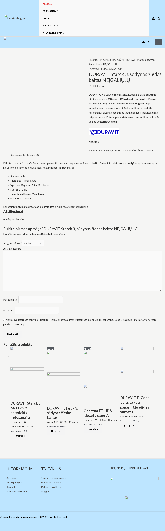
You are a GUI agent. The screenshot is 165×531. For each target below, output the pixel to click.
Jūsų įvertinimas (12, 243)
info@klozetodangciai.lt (75, 206)
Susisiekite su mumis (17, 491)
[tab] (16, 155)
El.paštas (9, 310)
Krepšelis (11, 486)
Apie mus (11, 477)
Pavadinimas (10, 299)
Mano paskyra (14, 482)
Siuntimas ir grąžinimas (53, 477)
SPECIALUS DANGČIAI (111, 59)
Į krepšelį (20, 435)
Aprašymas (16, 155)
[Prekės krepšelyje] (160, 18)
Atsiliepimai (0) (31, 155)
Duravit (93, 68)
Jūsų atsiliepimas (13, 248)
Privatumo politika (51, 482)
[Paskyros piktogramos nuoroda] (153, 18)
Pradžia (93, 59)
